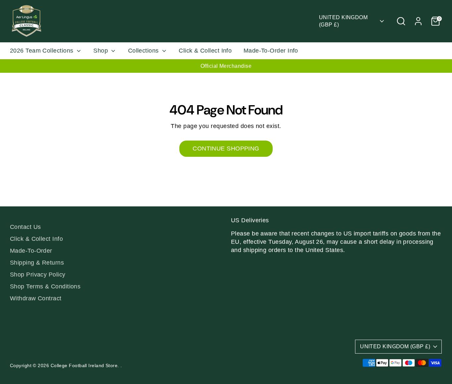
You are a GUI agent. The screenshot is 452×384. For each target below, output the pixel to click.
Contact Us (25, 227)
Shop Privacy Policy (38, 274)
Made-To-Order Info (271, 50)
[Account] (418, 21)
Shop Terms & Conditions (45, 286)
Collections (144, 50)
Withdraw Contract (36, 298)
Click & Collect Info (205, 50)
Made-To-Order (31, 250)
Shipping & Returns (37, 262)
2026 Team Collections (42, 50)
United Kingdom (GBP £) (343, 21)
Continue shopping (226, 148)
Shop (101, 50)
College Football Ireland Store (84, 365)
